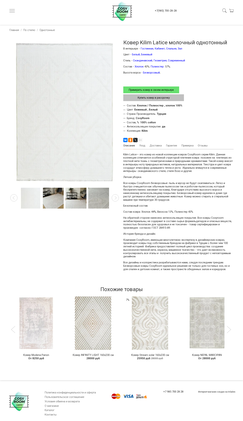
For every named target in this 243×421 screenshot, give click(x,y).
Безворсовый (151, 72)
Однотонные (47, 30)
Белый (136, 54)
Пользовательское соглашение (64, 397)
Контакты (51, 414)
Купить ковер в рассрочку (154, 97)
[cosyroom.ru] (121, 10)
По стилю (29, 30)
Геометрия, (160, 60)
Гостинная (146, 48)
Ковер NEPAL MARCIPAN (207, 355)
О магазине (52, 405)
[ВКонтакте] (125, 140)
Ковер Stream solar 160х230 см (150, 355)
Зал (180, 48)
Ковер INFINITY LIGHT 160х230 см (93, 355)
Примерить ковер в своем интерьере (151, 89)
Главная (14, 30)
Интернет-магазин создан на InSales (216, 392)
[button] (13, 197)
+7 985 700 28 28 (173, 391)
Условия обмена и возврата (62, 401)
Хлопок (139, 66)
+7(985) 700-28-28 (166, 10)
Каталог (49, 410)
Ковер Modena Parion (36, 355)
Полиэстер (157, 66)
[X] (135, 140)
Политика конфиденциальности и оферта (70, 392)
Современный (176, 60)
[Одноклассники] (130, 140)
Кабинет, (160, 48)
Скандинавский (142, 60)
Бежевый (146, 54)
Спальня (171, 48)
